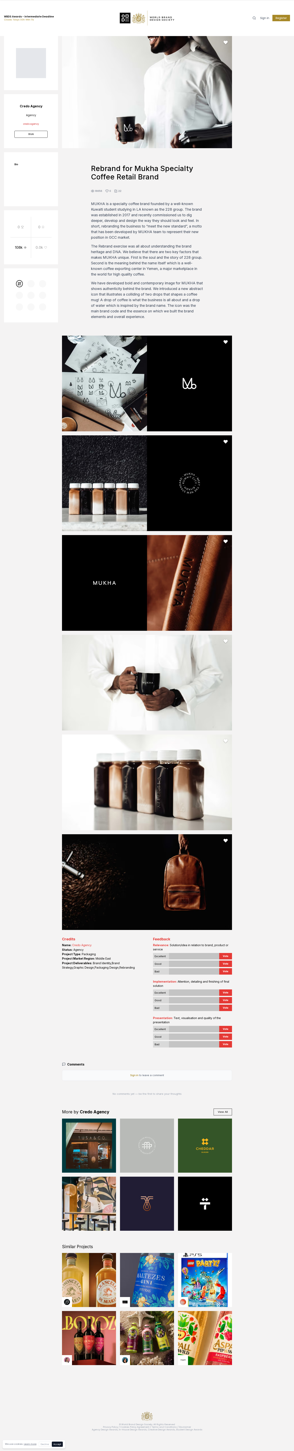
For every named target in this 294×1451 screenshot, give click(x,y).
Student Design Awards (189, 1429)
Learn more (30, 1444)
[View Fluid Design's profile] (183, 1302)
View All (223, 1111)
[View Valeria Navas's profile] (67, 1360)
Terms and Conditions (164, 1427)
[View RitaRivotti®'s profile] (125, 1302)
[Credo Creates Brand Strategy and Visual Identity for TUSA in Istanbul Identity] (89, 1146)
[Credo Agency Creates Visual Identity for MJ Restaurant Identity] (147, 1146)
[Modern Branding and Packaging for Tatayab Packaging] (147, 1204)
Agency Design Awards (105, 1429)
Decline (45, 1444)
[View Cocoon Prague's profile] (183, 1360)
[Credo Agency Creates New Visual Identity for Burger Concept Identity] (205, 1146)
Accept (57, 1444)
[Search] (254, 18)
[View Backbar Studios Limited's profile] (67, 1302)
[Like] (225, 42)
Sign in (264, 18)
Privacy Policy (110, 1427)
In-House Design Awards (133, 1429)
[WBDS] (19, 283)
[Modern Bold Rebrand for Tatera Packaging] (205, 1204)
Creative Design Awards (161, 1429)
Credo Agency (82, 945)
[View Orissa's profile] (125, 1360)
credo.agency (31, 124)
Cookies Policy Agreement (134, 1427)
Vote (225, 956)
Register (281, 18)
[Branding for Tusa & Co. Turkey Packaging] (89, 1204)
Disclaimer (185, 1427)
